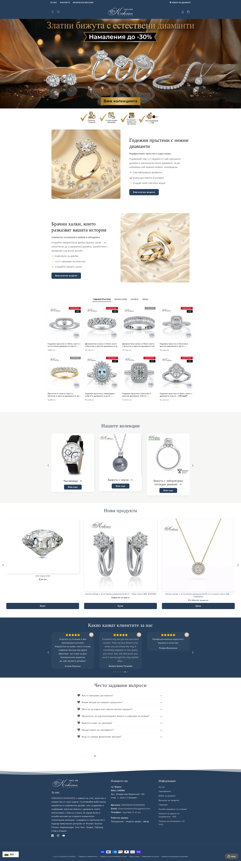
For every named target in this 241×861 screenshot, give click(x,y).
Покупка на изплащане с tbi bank (172, 822)
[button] (52, 12)
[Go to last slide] (3, 565)
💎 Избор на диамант (180, 3)
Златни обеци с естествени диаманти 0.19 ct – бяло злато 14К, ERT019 (120, 594)
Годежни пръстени (118, 479)
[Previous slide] (48, 465)
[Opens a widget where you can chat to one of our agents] (231, 856)
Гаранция (163, 805)
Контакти (65, 3)
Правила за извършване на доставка (174, 856)
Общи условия (134, 856)
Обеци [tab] (145, 299)
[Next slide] (238, 565)
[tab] (114, 672)
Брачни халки (166, 481)
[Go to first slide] (193, 465)
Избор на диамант (167, 796)
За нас (53, 3)
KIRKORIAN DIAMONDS (67, 856)
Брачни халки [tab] (120, 299)
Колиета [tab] (134, 299)
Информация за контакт (150, 856)
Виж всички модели (144, 192)
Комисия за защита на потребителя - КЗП (169, 815)
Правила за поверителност (88, 856)
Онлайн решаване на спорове (173, 809)
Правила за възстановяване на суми (113, 856)
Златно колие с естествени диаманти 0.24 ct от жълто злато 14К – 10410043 (198, 595)
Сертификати (165, 791)
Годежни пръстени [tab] (102, 299)
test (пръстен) (43, 576)
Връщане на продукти (169, 800)
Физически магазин (83, 3)
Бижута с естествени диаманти (72, 482)
